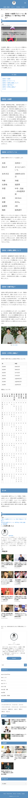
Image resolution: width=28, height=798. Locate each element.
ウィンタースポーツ (6, 704)
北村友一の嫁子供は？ (8, 85)
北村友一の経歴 (6, 78)
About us (14, 793)
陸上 (8, 711)
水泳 (15, 709)
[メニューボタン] (25, 3)
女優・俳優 (5, 689)
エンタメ (5, 677)
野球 (3, 711)
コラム (4, 680)
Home (4, 793)
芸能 (4, 692)
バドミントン (15, 706)
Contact (14, 658)
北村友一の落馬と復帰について (10, 82)
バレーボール (23, 706)
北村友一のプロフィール (8, 80)
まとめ (4, 89)
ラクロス (4, 709)
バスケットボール (6, 706)
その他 (4, 686)
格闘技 (10, 709)
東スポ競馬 (15, 345)
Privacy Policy (9, 793)
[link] (2, 549)
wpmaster (11, 535)
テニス (21, 704)
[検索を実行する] (25, 665)
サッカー (14, 704)
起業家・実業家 (6, 695)
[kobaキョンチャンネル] (14, 3)
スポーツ (4, 21)
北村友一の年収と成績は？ (9, 87)
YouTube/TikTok (6, 674)
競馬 (3, 24)
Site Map (19, 793)
